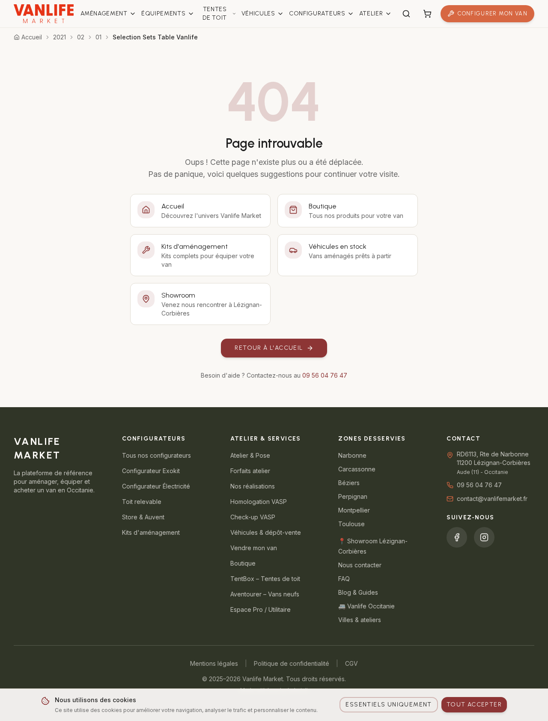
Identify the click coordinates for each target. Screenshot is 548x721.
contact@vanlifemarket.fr (492, 498)
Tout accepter (474, 704)
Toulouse (351, 523)
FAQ (344, 578)
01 (98, 37)
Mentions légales (214, 663)
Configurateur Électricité (156, 486)
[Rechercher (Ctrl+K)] (406, 13)
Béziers (349, 482)
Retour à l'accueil (269, 348)
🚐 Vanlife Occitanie (366, 606)
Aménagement (104, 13)
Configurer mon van (492, 13)
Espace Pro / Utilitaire (260, 609)
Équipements (163, 13)
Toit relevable (141, 501)
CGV (351, 663)
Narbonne (352, 455)
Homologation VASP (258, 501)
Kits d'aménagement (151, 532)
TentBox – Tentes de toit (265, 578)
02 (80, 37)
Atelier (371, 13)
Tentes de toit (215, 13)
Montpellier (354, 510)
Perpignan (352, 496)
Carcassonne (356, 469)
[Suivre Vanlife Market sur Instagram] (484, 537)
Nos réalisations (252, 486)
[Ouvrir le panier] (427, 14)
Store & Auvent (143, 517)
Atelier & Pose (250, 455)
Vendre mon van (253, 547)
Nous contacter (359, 565)
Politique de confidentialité (291, 663)
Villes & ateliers (359, 619)
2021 (59, 37)
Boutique (243, 563)
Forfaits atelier (250, 470)
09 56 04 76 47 (324, 375)
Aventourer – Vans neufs (264, 594)
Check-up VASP (252, 517)
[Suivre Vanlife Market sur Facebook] (457, 537)
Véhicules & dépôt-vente (265, 532)
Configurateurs (317, 13)
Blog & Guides (358, 592)
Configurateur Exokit (151, 470)
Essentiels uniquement (388, 704)
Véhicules (258, 13)
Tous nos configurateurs (156, 455)
